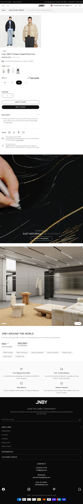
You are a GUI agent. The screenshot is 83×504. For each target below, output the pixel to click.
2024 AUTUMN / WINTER (16, 10)
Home (3, 10)
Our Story (5, 435)
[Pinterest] (19, 132)
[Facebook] (14, 132)
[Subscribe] (79, 419)
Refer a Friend (6, 446)
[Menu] (3, 6)
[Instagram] (9, 132)
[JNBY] (41, 6)
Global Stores (6, 431)
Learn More (19, 140)
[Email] (23, 132)
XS (6, 83)
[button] (8, 6)
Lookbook (5, 438)
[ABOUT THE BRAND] (41, 199)
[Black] (18, 70)
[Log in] (76, 6)
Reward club (6, 442)
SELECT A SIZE (41, 501)
